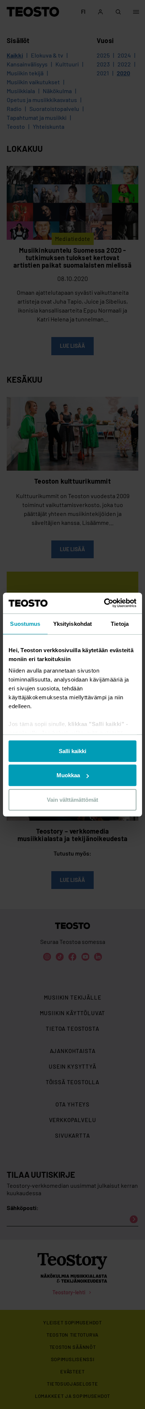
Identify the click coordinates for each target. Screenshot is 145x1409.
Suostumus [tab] (25, 623)
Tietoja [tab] (120, 623)
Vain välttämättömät (72, 799)
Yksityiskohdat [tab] (72, 623)
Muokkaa (68, 775)
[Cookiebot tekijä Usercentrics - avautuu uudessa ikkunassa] (104, 603)
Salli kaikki (72, 751)
